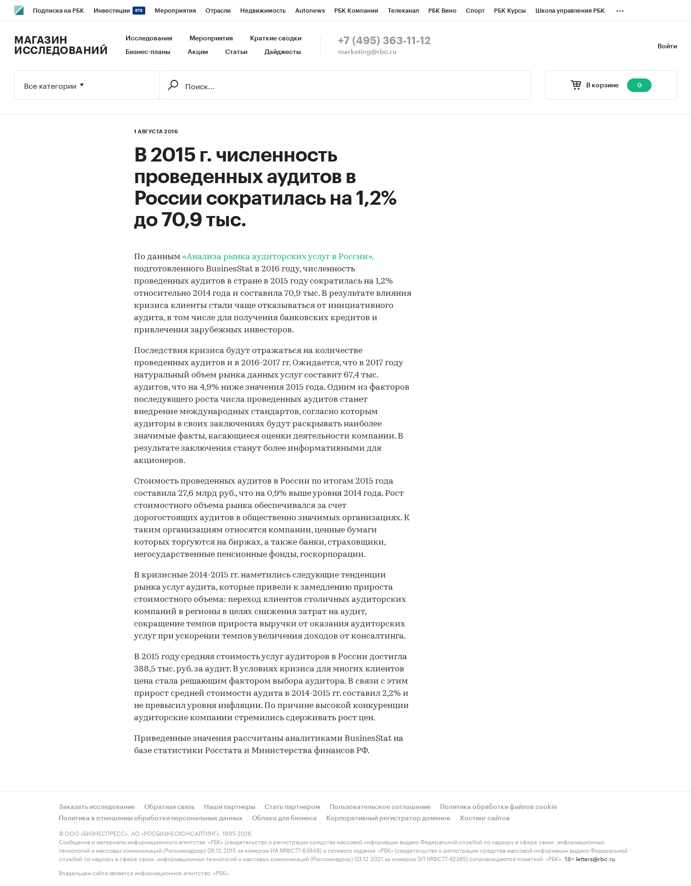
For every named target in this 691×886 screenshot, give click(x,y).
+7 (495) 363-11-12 (384, 41)
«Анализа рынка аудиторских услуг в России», (277, 257)
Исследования (149, 38)
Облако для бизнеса (284, 818)
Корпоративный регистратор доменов (388, 818)
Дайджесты (283, 52)
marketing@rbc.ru (367, 52)
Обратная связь (169, 807)
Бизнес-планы (148, 52)
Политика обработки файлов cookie (498, 807)
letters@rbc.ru (595, 858)
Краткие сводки (275, 38)
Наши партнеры (229, 807)
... (620, 9)
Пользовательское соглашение (380, 807)
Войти (667, 46)
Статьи (236, 52)
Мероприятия (211, 38)
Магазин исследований (61, 45)
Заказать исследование (97, 807)
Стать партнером (292, 807)
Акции (198, 52)
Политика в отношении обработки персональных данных (151, 818)
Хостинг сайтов (485, 818)
